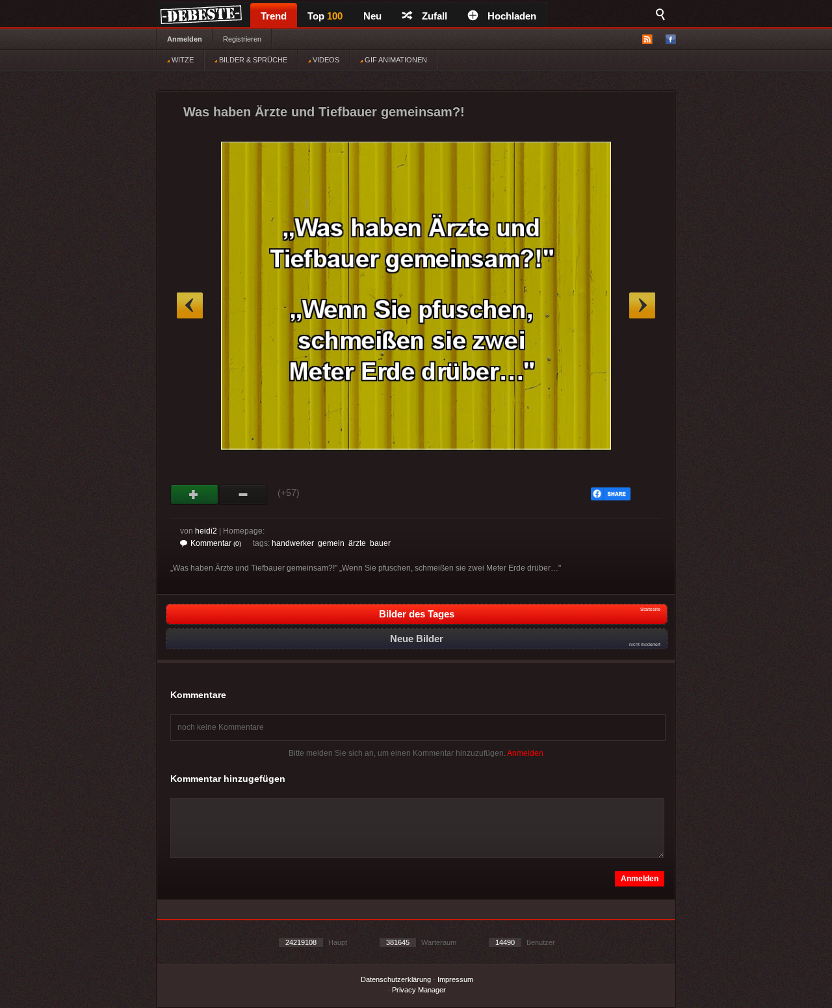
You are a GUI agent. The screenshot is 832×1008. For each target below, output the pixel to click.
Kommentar (215, 543)
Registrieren (242, 39)
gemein (331, 543)
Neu (372, 15)
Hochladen (512, 15)
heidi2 (206, 531)
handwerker (293, 543)
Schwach (243, 494)
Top (325, 15)
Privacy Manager (419, 990)
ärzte (357, 543)
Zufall (434, 15)
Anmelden (184, 39)
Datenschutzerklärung (396, 979)
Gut (194, 494)
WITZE (182, 60)
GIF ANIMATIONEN (395, 60)
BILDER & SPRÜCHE (252, 60)
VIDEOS (325, 60)
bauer (380, 543)
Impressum (455, 979)
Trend (274, 15)
